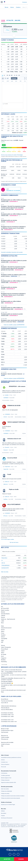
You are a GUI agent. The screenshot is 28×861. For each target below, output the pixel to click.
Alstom (2, 631)
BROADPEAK (7, 27)
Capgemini (3, 658)
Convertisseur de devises (7, 713)
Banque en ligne (5, 728)
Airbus (2, 652)
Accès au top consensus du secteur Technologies (12, 155)
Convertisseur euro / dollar (7, 716)
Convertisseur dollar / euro (7, 714)
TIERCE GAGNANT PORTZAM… (16, 422)
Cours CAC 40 (4, 702)
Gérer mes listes (4, 571)
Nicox (2, 622)
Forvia (2, 633)
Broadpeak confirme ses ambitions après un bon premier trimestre (13, 275)
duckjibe (7, 395)
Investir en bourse (5, 744)
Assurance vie (4, 735)
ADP (2, 642)
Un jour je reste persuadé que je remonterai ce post (13, 690)
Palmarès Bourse (5, 707)
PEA (2, 746)
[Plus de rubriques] (25, 20)
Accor (2, 656)
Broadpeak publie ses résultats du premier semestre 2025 (12, 314)
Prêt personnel (4, 739)
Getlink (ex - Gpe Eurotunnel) (8, 619)
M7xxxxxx (5, 515)
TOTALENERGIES (5, 565)
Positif (9, 474)
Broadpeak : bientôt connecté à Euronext (11, 374)
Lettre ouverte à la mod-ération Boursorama (11, 669)
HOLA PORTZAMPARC (14, 504)
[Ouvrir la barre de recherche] (18, 2)
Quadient (3, 635)
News (2, 692)
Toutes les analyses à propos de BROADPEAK (14, 378)
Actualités (9, 20)
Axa (2, 606)
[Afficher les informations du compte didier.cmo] (4, 475)
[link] (11, 757)
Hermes (3, 645)
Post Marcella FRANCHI (6, 681)
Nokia (2, 626)
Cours (3, 20)
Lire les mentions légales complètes (7, 539)
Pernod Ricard (4, 649)
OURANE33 (6, 397)
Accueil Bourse (4, 699)
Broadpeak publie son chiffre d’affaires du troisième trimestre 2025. (12, 308)
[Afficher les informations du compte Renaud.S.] (4, 439)
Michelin (3, 612)
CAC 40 (3, 563)
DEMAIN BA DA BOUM (13, 405)
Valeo (2, 640)
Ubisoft (2, 651)
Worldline (3, 659)
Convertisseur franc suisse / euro (9, 721)
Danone (3, 617)
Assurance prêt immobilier (7, 742)
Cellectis (3, 615)
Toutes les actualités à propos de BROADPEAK (14, 324)
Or (2, 560)
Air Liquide (3, 654)
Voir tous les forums (14, 542)
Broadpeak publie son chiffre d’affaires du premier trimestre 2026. (14, 281)
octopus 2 (3, 688)
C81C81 (5, 416)
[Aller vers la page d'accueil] (4, 2)
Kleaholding (4, 661)
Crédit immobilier (5, 737)
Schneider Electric (5, 613)
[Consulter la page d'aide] (20, 2)
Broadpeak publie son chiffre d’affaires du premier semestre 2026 (14, 261)
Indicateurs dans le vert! (14, 438)
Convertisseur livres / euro (7, 719)
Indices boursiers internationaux (8, 706)
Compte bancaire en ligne (7, 730)
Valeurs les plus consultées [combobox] (8, 551)
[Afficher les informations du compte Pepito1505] (4, 459)
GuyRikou (6, 499)
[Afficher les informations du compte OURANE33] (4, 406)
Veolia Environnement (6, 628)
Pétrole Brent (4, 558)
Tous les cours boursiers (7, 701)
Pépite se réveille (14, 489)
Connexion (24, 2)
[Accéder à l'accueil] (2, 7)
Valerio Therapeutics (6, 647)
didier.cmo (7, 481)
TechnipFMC (4, 638)
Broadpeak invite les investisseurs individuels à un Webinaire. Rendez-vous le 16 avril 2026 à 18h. (13, 228)
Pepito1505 (7, 466)
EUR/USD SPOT (5, 568)
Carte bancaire (4, 732)
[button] (1, 2)
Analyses (17, 20)
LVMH (2, 621)
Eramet (3, 629)
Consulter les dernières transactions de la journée (11, 252)
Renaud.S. (7, 447)
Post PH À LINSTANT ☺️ (7, 683)
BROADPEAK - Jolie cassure (17, 386)
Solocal (3, 636)
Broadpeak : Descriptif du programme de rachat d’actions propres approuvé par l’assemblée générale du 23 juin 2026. (13, 207)
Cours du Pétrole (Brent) (7, 709)
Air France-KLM (5, 608)
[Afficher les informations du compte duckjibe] (4, 387)
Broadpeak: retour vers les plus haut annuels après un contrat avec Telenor (12, 320)
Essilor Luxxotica (5, 610)
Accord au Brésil (12, 458)
